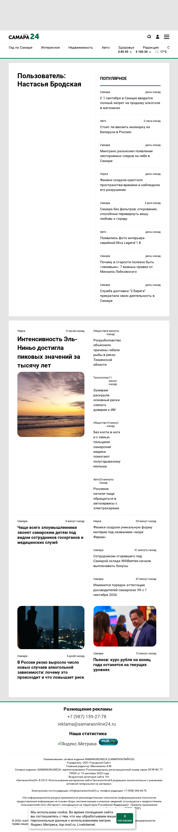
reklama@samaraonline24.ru (87, 724)
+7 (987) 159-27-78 (86, 716)
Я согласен (124, 818)
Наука (104, 173)
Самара (105, 92)
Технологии (101, 377)
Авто (103, 120)
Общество (100, 330)
